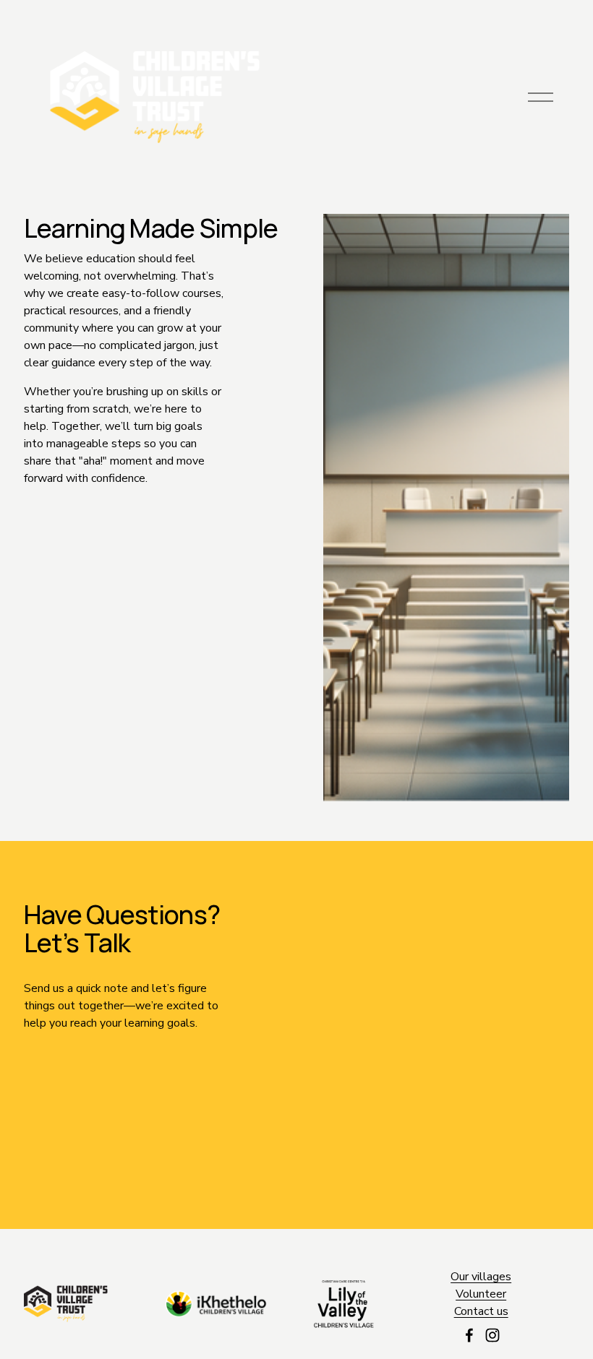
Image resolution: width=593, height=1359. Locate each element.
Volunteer (481, 1294)
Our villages (481, 1277)
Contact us (481, 1311)
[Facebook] (469, 1335)
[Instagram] (492, 1335)
